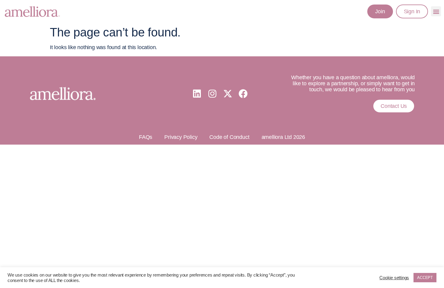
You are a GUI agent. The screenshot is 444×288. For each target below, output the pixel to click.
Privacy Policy (180, 137)
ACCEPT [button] (425, 277)
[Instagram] (212, 93)
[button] (436, 11)
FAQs (145, 137)
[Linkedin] (197, 93)
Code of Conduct (229, 137)
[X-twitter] (227, 93)
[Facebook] (243, 93)
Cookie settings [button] (394, 277)
